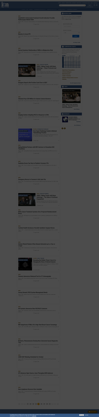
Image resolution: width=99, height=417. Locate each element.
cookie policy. (34, 415)
